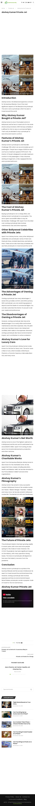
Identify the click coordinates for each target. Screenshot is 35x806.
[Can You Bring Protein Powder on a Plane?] (6, 734)
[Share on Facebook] (16, 643)
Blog (25, 799)
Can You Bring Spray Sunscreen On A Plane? (20, 713)
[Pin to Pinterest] (19, 643)
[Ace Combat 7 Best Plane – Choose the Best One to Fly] (6, 724)
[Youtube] (28, 2)
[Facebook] (21, 2)
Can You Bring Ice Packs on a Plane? (22, 742)
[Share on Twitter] (18, 643)
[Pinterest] (26, 2)
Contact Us (26, 797)
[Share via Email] (21, 643)
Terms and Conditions (16, 799)
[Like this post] (14, 643)
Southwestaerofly (17, 803)
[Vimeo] (30, 2)
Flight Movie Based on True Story (21, 703)
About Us (18, 797)
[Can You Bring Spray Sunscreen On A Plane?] (6, 714)
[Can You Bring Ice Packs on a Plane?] (6, 744)
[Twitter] (23, 2)
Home (3, 8)
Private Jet (11, 8)
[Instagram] (25, 2)
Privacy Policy (9, 797)
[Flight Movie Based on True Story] (6, 704)
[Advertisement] (17, 33)
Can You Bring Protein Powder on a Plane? (22, 733)
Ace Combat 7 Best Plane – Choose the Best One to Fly (21, 723)
